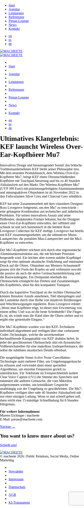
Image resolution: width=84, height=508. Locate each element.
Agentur (14, 9)
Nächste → (7, 426)
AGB (12, 495)
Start (12, 5)
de (10, 44)
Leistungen (16, 13)
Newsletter (16, 471)
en (10, 36)
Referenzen (16, 17)
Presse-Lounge (19, 21)
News (13, 25)
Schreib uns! (8, 445)
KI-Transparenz (19, 502)
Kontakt (14, 28)
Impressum (16, 479)
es (10, 40)
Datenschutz (17, 487)
